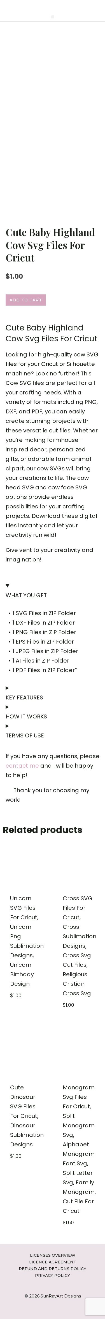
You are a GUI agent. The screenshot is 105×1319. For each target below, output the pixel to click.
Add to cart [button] (19, 1008)
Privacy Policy (52, 1275)
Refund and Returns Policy (52, 1268)
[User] (65, 6)
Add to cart (26, 300)
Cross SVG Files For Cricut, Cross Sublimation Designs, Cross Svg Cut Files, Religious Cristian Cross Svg (79, 945)
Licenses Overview (52, 1255)
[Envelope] (56, 6)
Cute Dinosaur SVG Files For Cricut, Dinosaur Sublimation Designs (27, 1116)
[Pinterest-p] (48, 6)
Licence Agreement (52, 1262)
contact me (22, 766)
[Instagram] (39, 6)
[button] (52, 16)
